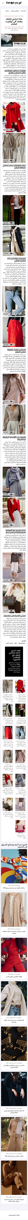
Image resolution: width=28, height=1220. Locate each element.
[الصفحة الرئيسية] (14, 3)
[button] (3, 3)
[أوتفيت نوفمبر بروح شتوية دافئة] (14, 1137)
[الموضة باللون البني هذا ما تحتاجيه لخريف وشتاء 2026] (14, 1181)
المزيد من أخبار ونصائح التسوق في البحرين (14, 845)
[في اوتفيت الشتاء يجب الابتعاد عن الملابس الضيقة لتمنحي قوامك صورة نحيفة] (14, 481)
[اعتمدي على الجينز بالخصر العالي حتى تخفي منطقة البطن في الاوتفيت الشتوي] (14, 301)
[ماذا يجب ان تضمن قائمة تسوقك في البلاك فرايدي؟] (14, 1047)
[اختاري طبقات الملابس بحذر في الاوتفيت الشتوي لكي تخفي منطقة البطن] (14, 210)
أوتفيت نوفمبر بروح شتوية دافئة (14, 1156)
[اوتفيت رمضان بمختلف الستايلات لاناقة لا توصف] (14, 912)
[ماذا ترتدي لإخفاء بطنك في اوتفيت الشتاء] (20, 827)
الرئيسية (23, 11)
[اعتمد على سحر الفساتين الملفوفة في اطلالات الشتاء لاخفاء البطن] (14, 388)
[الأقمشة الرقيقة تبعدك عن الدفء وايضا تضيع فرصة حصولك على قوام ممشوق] (14, 512)
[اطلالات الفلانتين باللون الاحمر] (14, 958)
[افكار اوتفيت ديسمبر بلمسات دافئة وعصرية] (14, 1001)
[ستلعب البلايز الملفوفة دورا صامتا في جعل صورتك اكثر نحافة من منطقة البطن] (14, 419)
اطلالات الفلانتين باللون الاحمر (14, 976)
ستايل (7, 11)
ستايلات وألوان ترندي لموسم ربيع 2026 (14, 888)
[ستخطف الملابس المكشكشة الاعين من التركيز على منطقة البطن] (14, 598)
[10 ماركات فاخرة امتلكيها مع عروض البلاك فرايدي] (14, 1092)
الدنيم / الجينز (9, 643)
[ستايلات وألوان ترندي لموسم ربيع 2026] (14, 869)
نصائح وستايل (15, 11)
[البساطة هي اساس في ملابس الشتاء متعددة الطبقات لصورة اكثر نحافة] (14, 240)
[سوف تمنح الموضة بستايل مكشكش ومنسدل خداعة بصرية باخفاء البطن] (14, 567)
